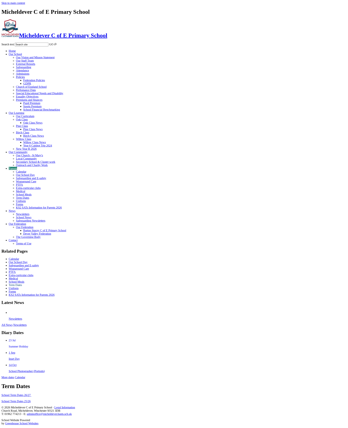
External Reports (25, 63)
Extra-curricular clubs (28, 188)
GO (51, 44)
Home (12, 50)
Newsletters (22, 214)
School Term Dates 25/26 (16, 401)
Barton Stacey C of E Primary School (44, 230)
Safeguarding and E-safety (31, 178)
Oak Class (22, 119)
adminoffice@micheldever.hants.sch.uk (49, 413)
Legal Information (64, 407)
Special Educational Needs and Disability (39, 93)
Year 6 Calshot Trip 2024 (37, 145)
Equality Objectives (27, 96)
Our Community (18, 152)
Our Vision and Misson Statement (35, 57)
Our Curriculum (25, 116)
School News (23, 217)
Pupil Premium (31, 103)
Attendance (22, 70)
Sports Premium (32, 106)
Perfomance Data (26, 90)
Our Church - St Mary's (29, 155)
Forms (19, 204)
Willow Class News (34, 142)
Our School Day (25, 174)
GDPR (27, 83)
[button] (55, 44)
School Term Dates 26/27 (16, 395)
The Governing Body (28, 236)
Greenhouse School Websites (21, 423)
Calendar (21, 171)
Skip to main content (13, 3)
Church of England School (31, 86)
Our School (15, 54)
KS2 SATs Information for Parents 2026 (39, 207)
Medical (20, 191)
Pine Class (22, 125)
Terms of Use (23, 243)
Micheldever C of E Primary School (63, 35)
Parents (13, 168)
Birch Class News (33, 135)
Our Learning (16, 112)
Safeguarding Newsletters (30, 220)
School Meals (24, 194)
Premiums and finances (29, 99)
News (12, 210)
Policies (20, 77)
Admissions (22, 73)
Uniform (21, 201)
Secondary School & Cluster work (35, 161)
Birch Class (22, 132)
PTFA (19, 184)
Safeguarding (23, 67)
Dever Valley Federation (37, 233)
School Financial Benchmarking (41, 109)
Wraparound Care (26, 181)
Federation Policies (34, 80)
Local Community (26, 158)
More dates (7, 377)
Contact (13, 240)
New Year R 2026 (26, 148)
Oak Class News (32, 122)
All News (7, 324)
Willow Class (23, 139)
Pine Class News (33, 129)
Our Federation (17, 223)
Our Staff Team (25, 60)
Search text (7, 44)
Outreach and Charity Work (32, 165)
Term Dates (22, 197)
